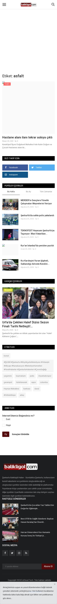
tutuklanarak (21, 382)
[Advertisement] (28, 30)
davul (37, 388)
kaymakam (21, 376)
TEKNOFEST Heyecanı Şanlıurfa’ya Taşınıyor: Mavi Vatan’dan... (37, 232)
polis (32, 376)
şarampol (8, 382)
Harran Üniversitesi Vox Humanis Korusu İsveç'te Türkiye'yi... (35, 534)
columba (44, 382)
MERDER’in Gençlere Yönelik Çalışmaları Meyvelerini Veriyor (36, 202)
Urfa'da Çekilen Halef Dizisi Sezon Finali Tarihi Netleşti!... (25, 324)
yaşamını (8, 376)
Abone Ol (48, 566)
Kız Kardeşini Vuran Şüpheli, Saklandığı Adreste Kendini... (35, 262)
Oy (6, 434)
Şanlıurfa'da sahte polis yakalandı (37, 215)
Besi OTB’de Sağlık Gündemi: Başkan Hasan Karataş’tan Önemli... (37, 520)
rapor (33, 382)
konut (6, 355)
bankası (26, 388)
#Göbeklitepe (10, 395)
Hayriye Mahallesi (11, 388)
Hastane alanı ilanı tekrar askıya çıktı (27, 137)
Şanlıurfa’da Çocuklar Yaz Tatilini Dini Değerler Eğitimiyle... (37, 507)
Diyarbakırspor (44, 376)
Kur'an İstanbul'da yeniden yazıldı (37, 245)
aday (22, 395)
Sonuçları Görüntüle (20, 434)
